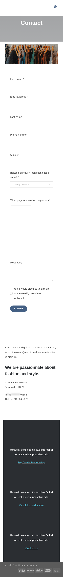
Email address (19, 96)
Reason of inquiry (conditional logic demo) (29, 175)
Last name (16, 116)
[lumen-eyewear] (30, 7)
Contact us (31, 548)
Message (16, 262)
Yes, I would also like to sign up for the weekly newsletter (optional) (31, 293)
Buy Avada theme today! (31, 462)
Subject (14, 155)
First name (17, 79)
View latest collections (31, 505)
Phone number (18, 134)
